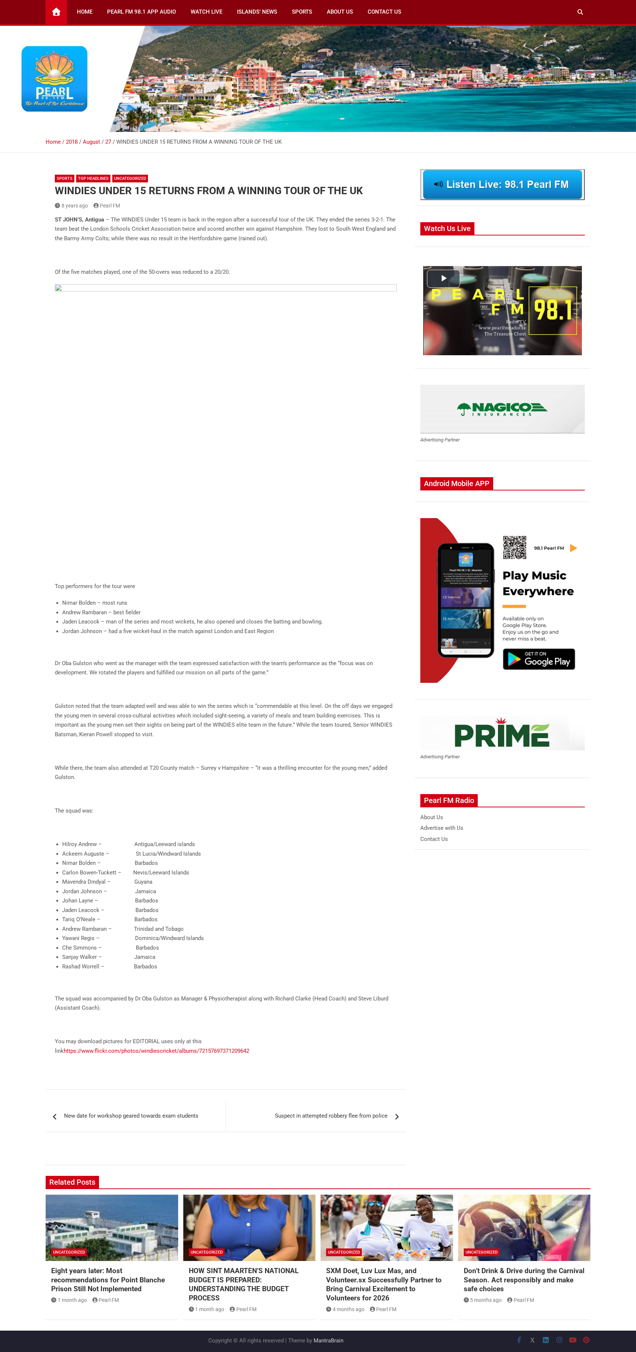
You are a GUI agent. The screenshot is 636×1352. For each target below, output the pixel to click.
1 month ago (72, 1300)
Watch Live (206, 11)
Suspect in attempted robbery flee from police (331, 1115)
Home (84, 11)
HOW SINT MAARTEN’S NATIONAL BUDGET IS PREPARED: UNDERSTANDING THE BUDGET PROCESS (243, 1284)
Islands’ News (257, 11)
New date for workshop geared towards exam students (131, 1115)
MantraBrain (328, 1340)
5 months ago (486, 1300)
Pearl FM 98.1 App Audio (141, 11)
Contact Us (384, 11)
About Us (340, 11)
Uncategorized (130, 178)
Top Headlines (93, 178)
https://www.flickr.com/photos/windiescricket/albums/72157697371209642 (156, 1051)
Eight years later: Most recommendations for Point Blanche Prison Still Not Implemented (108, 1280)
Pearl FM (110, 206)
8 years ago (74, 206)
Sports (302, 11)
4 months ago (348, 1309)
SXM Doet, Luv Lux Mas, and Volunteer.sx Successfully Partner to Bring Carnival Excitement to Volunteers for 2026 (384, 1284)
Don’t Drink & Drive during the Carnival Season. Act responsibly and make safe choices (524, 1280)
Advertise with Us (441, 828)
